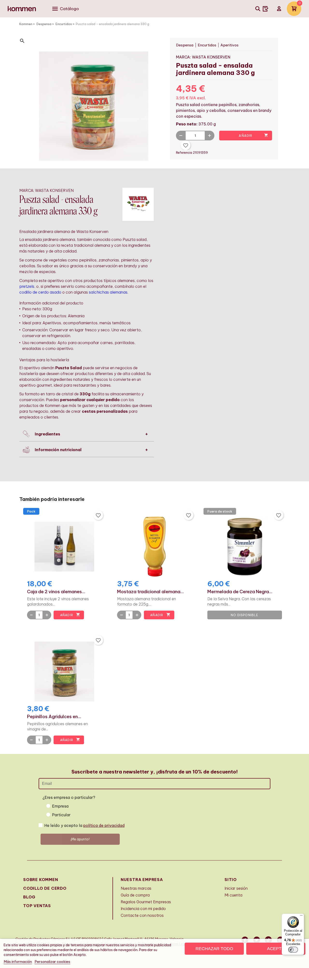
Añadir (253, 135)
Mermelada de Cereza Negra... (240, 591)
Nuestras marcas (136, 888)
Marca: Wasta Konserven (203, 57)
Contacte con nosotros (142, 915)
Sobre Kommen (40, 879)
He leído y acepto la (84, 825)
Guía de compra (135, 895)
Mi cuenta (233, 895)
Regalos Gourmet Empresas (146, 901)
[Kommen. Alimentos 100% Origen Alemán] (22, 9)
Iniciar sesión (236, 888)
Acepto (276, 948)
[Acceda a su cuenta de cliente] (279, 9)
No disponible (245, 615)
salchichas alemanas (108, 292)
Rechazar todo (214, 948)
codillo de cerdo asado (40, 292)
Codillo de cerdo (45, 888)
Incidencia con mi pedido (143, 908)
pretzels (26, 286)
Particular (61, 814)
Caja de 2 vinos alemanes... (56, 591)
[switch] (293, 950)
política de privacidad (104, 825)
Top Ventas (37, 905)
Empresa (60, 806)
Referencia (184, 152)
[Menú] (301, 916)
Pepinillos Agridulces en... (54, 716)
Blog (29, 897)
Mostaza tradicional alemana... (150, 591)
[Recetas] (265, 9)
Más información (18, 961)
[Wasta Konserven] (138, 204)
